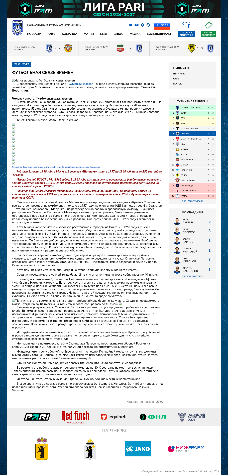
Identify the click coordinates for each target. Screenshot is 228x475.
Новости (34, 33)
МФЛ (103, 33)
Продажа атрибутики (186, 33)
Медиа (135, 33)
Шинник (179, 74)
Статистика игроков (192, 276)
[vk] (131, 25)
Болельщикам (159, 33)
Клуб (52, 33)
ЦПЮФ (118, 33)
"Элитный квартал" (81, 83)
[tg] (143, 25)
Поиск (177, 84)
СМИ (176, 79)
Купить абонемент (208, 33)
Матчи (89, 33)
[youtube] (137, 25)
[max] (148, 25)
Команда (69, 33)
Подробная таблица (192, 201)
